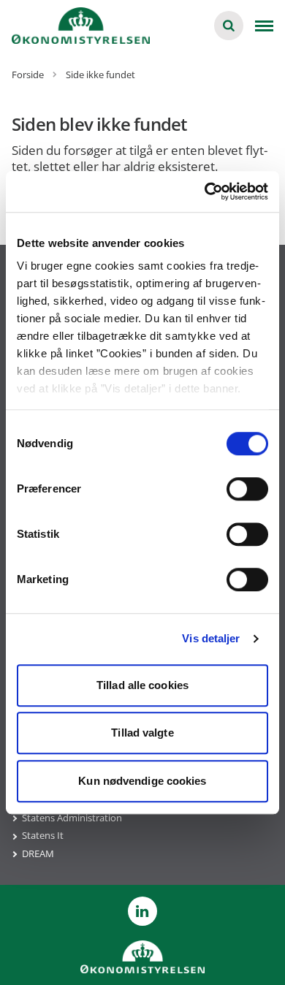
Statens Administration (72, 817)
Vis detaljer (211, 638)
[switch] (247, 489)
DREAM (38, 853)
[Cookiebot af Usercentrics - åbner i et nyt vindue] (205, 191)
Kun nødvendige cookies (142, 781)
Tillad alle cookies (142, 685)
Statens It (43, 835)
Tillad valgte (142, 732)
